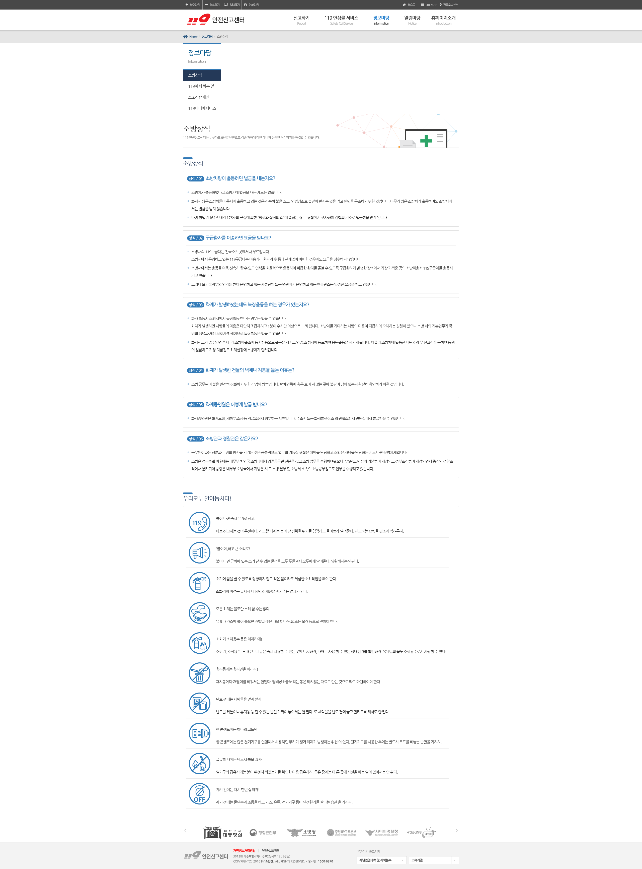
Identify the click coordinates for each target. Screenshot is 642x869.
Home (193, 36)
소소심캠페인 (198, 97)
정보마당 (381, 20)
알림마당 (412, 20)
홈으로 (411, 5)
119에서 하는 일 (201, 86)
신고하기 (301, 20)
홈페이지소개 (443, 20)
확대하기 (195, 5)
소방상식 (195, 75)
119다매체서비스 (202, 108)
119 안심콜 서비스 (341, 20)
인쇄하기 (254, 5)
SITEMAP (431, 5)
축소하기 (214, 5)
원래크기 (234, 5)
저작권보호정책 (270, 850)
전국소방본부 (450, 5)
